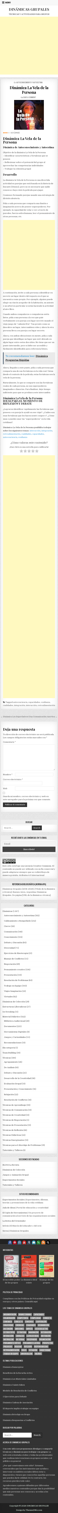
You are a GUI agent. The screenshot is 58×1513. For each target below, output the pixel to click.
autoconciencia (10, 437)
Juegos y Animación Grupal (16, 1175)
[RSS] (43, 1242)
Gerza (5, 1231)
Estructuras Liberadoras (14, 1007)
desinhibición (43, 1325)
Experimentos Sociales (14, 1180)
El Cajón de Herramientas (15, 1213)
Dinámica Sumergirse (13, 1367)
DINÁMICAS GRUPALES (29, 9)
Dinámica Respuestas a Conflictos (19, 1420)
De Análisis (9, 1067)
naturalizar (9, 1339)
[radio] (21, 451)
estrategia (21, 1332)
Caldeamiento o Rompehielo (17, 921)
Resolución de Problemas (16, 980)
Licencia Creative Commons (38, 866)
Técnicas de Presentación (15, 1125)
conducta (47, 1318)
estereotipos (9, 1332)
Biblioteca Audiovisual (14, 1021)
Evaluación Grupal (12, 1084)
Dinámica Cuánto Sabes (14, 1385)
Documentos (10, 1026)
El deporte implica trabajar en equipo (21, 1408)
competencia (23, 1318)
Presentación (10, 975)
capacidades (38, 434)
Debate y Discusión (13, 942)
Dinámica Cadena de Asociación (18, 1402)
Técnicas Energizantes (13, 1140)
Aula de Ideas (9, 1208)
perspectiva (48, 1343)
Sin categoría (9, 1048)
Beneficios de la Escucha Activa (17, 1373)
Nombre (7, 774)
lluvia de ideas (33, 1335)
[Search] (48, 1242)
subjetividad (45, 1350)
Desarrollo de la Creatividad (17, 1078)
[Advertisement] (29, 46)
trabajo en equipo (11, 1353)
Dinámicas (7, 911)
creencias (20, 1325)
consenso (29, 1321)
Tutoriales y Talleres (13, 1150)
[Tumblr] (29, 1242)
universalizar (26, 1353)
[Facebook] (10, 1242)
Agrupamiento (11, 1062)
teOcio (6, 1226)
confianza (22, 437)
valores (38, 1353)
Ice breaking (9, 1012)
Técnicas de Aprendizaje (14, 1105)
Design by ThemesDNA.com (29, 1510)
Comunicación (10, 932)
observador (32, 1339)
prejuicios (8, 1346)
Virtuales (8, 996)
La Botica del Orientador (14, 1221)
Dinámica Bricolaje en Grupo (16, 1414)
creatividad (8, 1325)
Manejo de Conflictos (14, 959)
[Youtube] (24, 1242)
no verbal (20, 1339)
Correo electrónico (13, 779)
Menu (8, 2)
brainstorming (25, 1314)
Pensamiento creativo (14, 969)
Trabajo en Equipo (13, 986)
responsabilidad (41, 1346)
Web (5, 788)
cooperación (41, 1321)
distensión (8, 1328)
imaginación (33, 1332)
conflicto (18, 1321)
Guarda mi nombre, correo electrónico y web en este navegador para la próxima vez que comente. (27, 798)
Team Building (9, 1053)
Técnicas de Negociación (14, 1120)
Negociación (10, 964)
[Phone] (38, 1242)
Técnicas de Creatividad (14, 1115)
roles (24, 1350)
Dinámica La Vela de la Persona (29, 90)
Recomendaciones (12, 1043)
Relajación (9, 1094)
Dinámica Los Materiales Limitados (19, 1379)
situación (33, 1350)
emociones (19, 1328)
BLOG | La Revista (11, 1165)
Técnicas (7, 1058)
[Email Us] (34, 1242)
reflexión (28, 1346)
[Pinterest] (15, 1242)
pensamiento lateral (31, 1343)
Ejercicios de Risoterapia (16, 953)
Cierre (7, 926)
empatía (29, 1328)
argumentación (10, 1314)
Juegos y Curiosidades (15, 1037)
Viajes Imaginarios (13, 991)
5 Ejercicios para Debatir (15, 1397)
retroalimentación (11, 434)
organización (44, 1339)
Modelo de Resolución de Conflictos (20, 1391)
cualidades (26, 434)
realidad (18, 1346)
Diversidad (9, 948)
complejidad (36, 1318)
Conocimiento (10, 937)
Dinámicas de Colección (14, 1002)
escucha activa (41, 1328)
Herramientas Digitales (15, 1032)
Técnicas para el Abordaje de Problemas (22, 1145)
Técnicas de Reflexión (13, 1130)
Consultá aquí (31, 1301)
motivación (45, 1335)
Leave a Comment (29, 97)
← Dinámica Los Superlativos (14, 717)
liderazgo (20, 1335)
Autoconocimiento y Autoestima (29, 82)
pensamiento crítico (12, 1343)
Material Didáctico (11, 1017)
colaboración (9, 1318)
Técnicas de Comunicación (15, 1110)
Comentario (9, 742)
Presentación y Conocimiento (18, 1089)
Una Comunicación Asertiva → (43, 717)
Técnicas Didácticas (12, 1135)
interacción (35, 431)
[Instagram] (19, 1242)
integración (46, 431)
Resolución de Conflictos (15, 1100)
